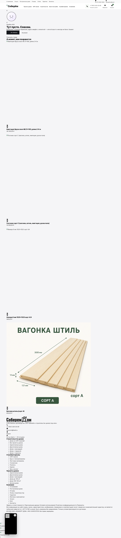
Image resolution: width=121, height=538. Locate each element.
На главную (14, 32)
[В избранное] (7, 126)
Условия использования (47, 505)
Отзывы (34, 1)
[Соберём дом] (60, 419)
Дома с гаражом (15, 453)
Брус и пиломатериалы (17, 459)
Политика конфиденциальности (66, 505)
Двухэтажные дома (16, 447)
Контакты (51, 1)
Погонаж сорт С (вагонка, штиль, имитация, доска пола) (28, 223)
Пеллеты (12, 465)
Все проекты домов (16, 443)
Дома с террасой (15, 451)
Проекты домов (28, 6)
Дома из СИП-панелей (17, 441)
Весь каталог (14, 469)
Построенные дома (25, 1)
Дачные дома (14, 483)
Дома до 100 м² (15, 479)
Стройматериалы (63, 6)
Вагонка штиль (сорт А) (15, 411)
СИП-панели (36, 6)
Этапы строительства (17, 493)
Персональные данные (32, 505)
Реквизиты (80, 505)
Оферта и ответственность (15, 505)
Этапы (39, 1)
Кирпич (12, 467)
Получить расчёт (94, 7)
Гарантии (45, 1)
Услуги (16, 1)
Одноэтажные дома (16, 445)
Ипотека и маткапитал (17, 497)
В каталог (25, 32)
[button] (11, 524)
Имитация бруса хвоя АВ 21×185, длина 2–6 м (24, 129)
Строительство (44, 6)
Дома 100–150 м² (15, 481)
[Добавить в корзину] (7, 133)
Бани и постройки (53, 6)
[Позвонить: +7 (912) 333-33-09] (87, 6)
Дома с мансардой (16, 449)
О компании (10, 1)
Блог (11, 501)
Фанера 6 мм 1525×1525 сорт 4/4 (19, 317)
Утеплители (13, 463)
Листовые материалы (17, 461)
